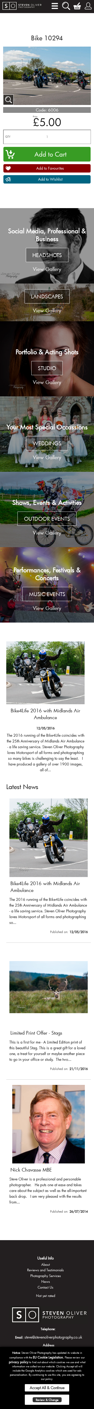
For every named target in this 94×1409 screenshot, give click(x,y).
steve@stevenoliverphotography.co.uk (53, 1337)
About (45, 1264)
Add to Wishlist (50, 179)
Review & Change (47, 1400)
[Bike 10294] (8, 100)
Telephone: (48, 1329)
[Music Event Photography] (47, 585)
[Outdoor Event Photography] (47, 509)
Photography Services (45, 1276)
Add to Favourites (50, 168)
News (45, 1281)
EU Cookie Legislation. (48, 1357)
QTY (7, 136)
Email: (19, 1337)
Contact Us (45, 1287)
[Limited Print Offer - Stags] (48, 1010)
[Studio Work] (47, 359)
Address (48, 1345)
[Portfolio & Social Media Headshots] (47, 246)
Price (35, 116)
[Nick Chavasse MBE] (48, 1150)
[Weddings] (47, 434)
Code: (41, 110)
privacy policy (18, 1362)
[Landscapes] (47, 302)
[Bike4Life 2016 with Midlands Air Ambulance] (45, 709)
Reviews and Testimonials (45, 1270)
